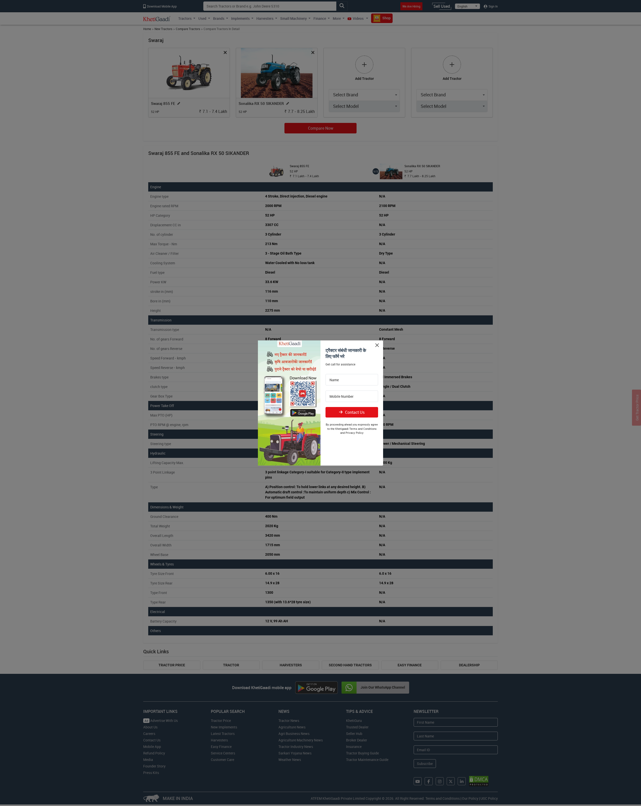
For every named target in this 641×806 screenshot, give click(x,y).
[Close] (377, 345)
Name (334, 380)
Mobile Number (342, 396)
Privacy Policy (355, 433)
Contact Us (355, 412)
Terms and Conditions (363, 429)
